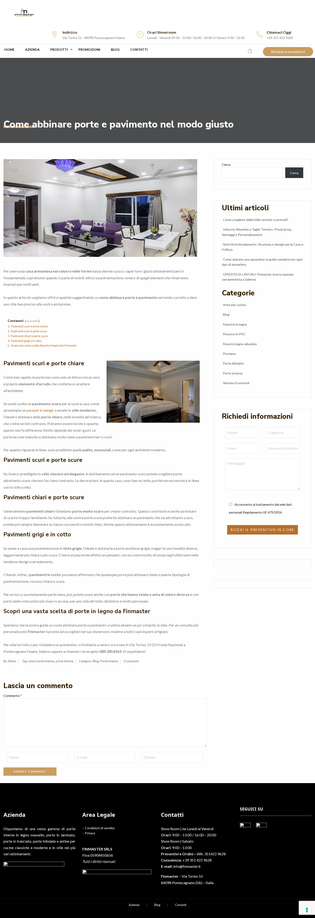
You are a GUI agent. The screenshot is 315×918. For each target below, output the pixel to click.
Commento (12, 696)
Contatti (139, 49)
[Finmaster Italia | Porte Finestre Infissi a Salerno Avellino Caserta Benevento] (157, 13)
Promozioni (89, 49)
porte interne (64, 661)
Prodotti (59, 49)
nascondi (32, 320)
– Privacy (88, 833)
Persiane (229, 354)
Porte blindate (233, 363)
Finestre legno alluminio (240, 344)
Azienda (32, 49)
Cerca (226, 164)
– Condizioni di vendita (98, 828)
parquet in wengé (40, 410)
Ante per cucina (234, 305)
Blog (115, 49)
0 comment (131, 661)
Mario (12, 661)
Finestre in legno (235, 324)
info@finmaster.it (187, 866)
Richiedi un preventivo (288, 52)
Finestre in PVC (234, 334)
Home (9, 49)
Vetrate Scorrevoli (236, 383)
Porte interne (109, 661)
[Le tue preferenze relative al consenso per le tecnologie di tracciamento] (307, 910)
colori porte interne (41, 661)
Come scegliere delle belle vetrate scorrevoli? (255, 220)
